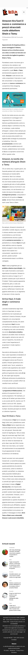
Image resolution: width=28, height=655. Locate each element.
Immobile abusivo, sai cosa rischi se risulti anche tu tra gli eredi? (15, 575)
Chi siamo (6, 650)
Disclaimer (14, 652)
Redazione (12, 650)
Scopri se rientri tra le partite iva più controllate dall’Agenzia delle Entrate (15, 597)
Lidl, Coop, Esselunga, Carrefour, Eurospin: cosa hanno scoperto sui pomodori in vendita (15, 553)
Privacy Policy (19, 650)
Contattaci (14, 639)
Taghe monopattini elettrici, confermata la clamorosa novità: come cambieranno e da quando (14, 565)
